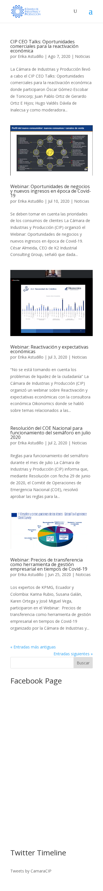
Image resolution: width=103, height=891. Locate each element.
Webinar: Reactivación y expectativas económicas (49, 349)
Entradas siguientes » (73, 653)
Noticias (82, 56)
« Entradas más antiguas (33, 647)
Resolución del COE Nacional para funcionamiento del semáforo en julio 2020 (50, 432)
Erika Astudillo (30, 56)
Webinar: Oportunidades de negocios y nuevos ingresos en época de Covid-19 (50, 191)
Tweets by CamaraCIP (31, 871)
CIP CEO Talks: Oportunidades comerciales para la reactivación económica (44, 46)
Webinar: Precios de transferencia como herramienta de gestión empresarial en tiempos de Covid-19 (48, 564)
